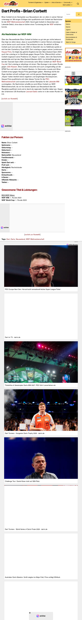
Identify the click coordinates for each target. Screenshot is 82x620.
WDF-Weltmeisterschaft (16, 22)
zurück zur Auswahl (9, 98)
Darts (13, 239)
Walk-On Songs (71, 42)
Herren (68, 24)
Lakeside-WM (54, 81)
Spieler (46, 2)
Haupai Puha (7, 52)
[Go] (79, 14)
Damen (68, 27)
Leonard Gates (31, 91)
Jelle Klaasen (12, 66)
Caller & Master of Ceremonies (71, 33)
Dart (8, 239)
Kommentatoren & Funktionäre (71, 38)
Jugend (68, 29)
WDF (52, 24)
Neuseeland (20, 239)
